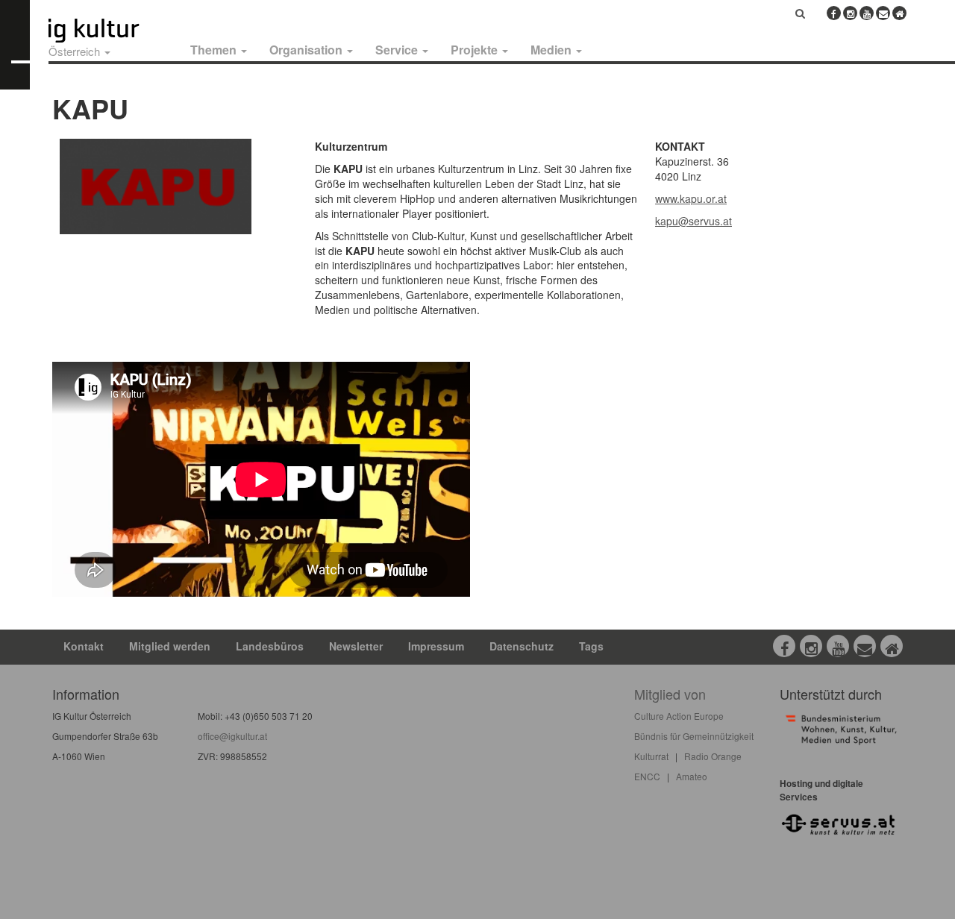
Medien (552, 49)
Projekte (476, 49)
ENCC (647, 776)
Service (398, 49)
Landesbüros (270, 646)
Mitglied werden (169, 646)
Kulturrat (651, 756)
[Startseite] (110, 31)
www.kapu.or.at (691, 198)
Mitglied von (670, 693)
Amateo (691, 776)
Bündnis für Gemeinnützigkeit (694, 736)
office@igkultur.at (232, 736)
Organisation (307, 49)
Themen (214, 49)
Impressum (436, 646)
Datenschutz (521, 646)
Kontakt (83, 646)
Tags (591, 646)
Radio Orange (713, 756)
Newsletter (356, 646)
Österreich (75, 51)
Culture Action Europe (679, 715)
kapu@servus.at (693, 220)
